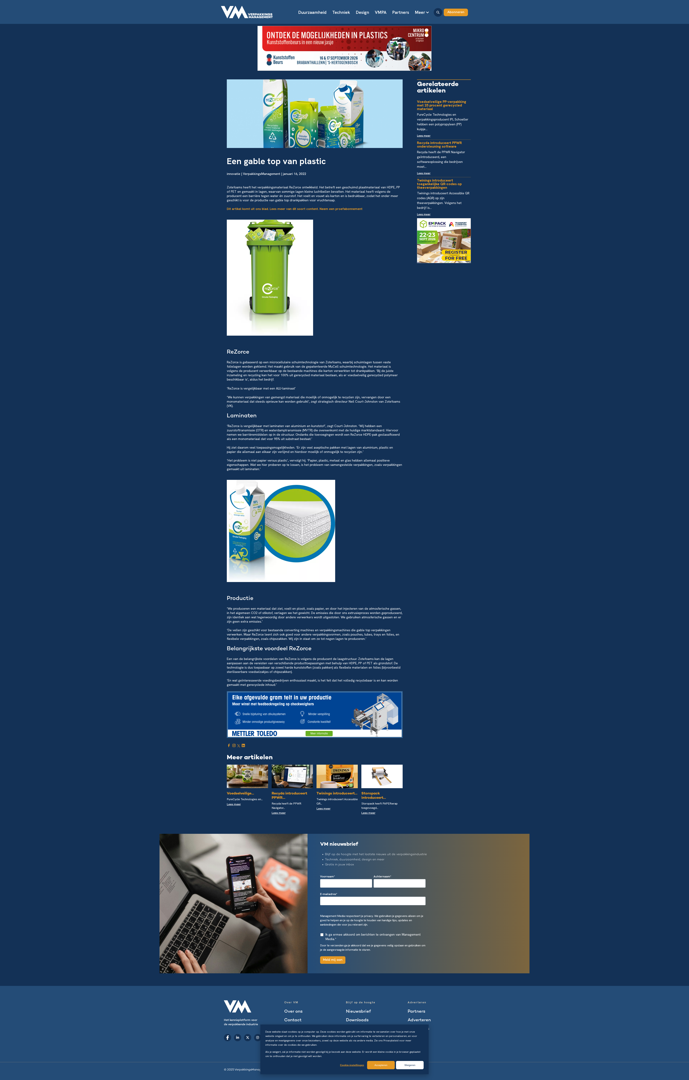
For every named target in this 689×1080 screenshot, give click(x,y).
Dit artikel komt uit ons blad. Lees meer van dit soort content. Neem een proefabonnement (294, 209)
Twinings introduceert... (337, 794)
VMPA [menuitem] (380, 12)
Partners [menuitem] (400, 12)
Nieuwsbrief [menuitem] (358, 1011)
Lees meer (234, 804)
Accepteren (380, 1065)
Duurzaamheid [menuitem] (312, 12)
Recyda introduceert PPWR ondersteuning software (439, 144)
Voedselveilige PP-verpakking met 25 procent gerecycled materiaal (441, 105)
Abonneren (455, 12)
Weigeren (409, 1065)
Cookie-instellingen (352, 1065)
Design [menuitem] (362, 12)
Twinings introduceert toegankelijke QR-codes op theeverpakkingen (439, 184)
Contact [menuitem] (293, 1020)
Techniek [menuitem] (341, 12)
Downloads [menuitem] (357, 1020)
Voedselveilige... (240, 794)
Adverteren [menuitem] (419, 1020)
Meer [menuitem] (420, 12)
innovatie (233, 174)
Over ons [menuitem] (293, 1011)
